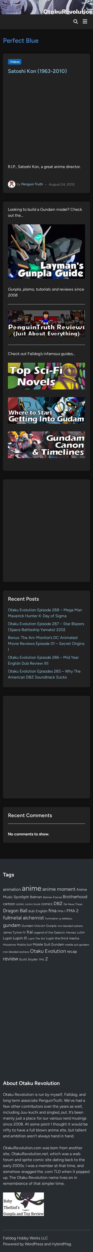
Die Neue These (72, 904)
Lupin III (20, 938)
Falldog (70, 1094)
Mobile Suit (24, 944)
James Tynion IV (14, 932)
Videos (15, 62)
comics (47, 904)
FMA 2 (72, 910)
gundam (12, 925)
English (41, 911)
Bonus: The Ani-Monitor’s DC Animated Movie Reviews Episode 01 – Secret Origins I (46, 643)
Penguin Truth (32, 184)
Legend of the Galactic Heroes (55, 932)
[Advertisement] (46, 530)
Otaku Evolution (48, 951)
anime (31, 888)
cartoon (9, 904)
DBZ (58, 903)
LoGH (81, 932)
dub (31, 911)
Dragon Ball (15, 910)
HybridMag (61, 1244)
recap (72, 951)
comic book (32, 904)
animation (12, 889)
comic (20, 904)
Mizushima (9, 944)
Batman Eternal (52, 897)
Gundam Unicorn (33, 926)
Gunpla (51, 926)
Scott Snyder (28, 959)
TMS (41, 959)
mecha (74, 938)
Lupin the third (57, 938)
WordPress (34, 1244)
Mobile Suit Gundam (48, 944)
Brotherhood (75, 896)
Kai (30, 931)
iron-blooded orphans (70, 926)
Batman (36, 897)
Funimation (51, 918)
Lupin (7, 938)
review (10, 958)
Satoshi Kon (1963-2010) (37, 71)
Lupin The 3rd (36, 938)
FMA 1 (61, 911)
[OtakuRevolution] (46, 6)
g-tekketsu (65, 918)
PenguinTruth (50, 1100)
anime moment (58, 889)
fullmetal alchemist (23, 918)
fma (52, 910)
